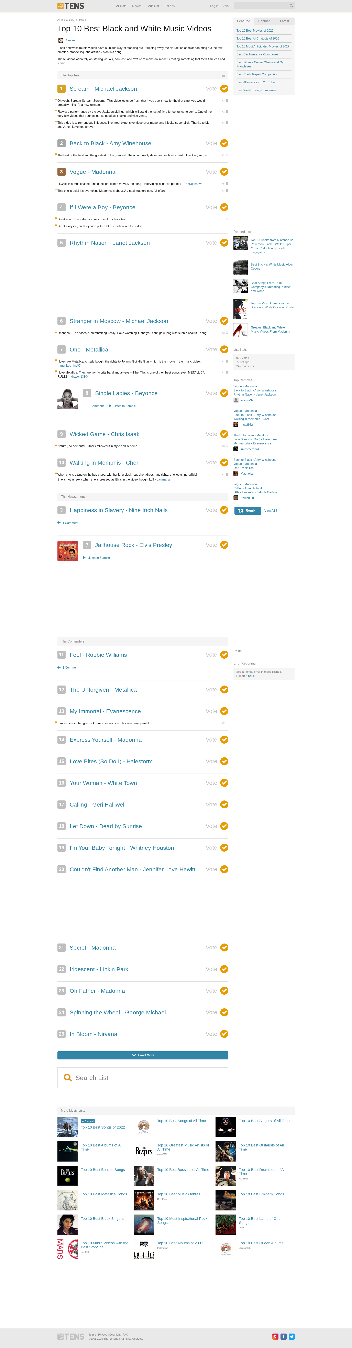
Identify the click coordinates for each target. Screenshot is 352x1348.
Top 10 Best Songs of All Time (181, 1121)
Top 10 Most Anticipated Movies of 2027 (262, 46)
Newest (137, 6)
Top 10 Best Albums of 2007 (180, 1243)
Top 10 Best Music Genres (178, 1194)
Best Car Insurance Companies (257, 54)
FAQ (125, 1334)
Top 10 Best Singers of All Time (264, 1121)
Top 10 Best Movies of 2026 (254, 30)
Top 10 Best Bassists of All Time (183, 1170)
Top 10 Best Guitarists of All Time (261, 1147)
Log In (214, 6)
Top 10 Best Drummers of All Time (262, 1172)
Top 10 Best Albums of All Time (101, 1147)
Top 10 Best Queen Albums (261, 1243)
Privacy (102, 1334)
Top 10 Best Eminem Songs (261, 1194)
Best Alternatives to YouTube (255, 82)
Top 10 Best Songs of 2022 (103, 1127)
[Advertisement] (143, 283)
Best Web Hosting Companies (256, 90)
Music (82, 19)
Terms (92, 1334)
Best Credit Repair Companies (256, 74)
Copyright (115, 1334)
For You (170, 6)
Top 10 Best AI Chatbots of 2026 (257, 38)
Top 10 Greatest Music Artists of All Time (183, 1147)
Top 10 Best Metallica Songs (104, 1194)
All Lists (121, 6)
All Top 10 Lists (65, 19)
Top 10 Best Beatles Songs (103, 1170)
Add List (153, 6)
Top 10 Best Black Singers (102, 1219)
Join (225, 6)
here (251, 675)
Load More (143, 1055)
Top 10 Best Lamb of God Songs (259, 1221)
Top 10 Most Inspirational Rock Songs (182, 1221)
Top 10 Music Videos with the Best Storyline (104, 1245)
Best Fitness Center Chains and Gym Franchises (261, 64)
